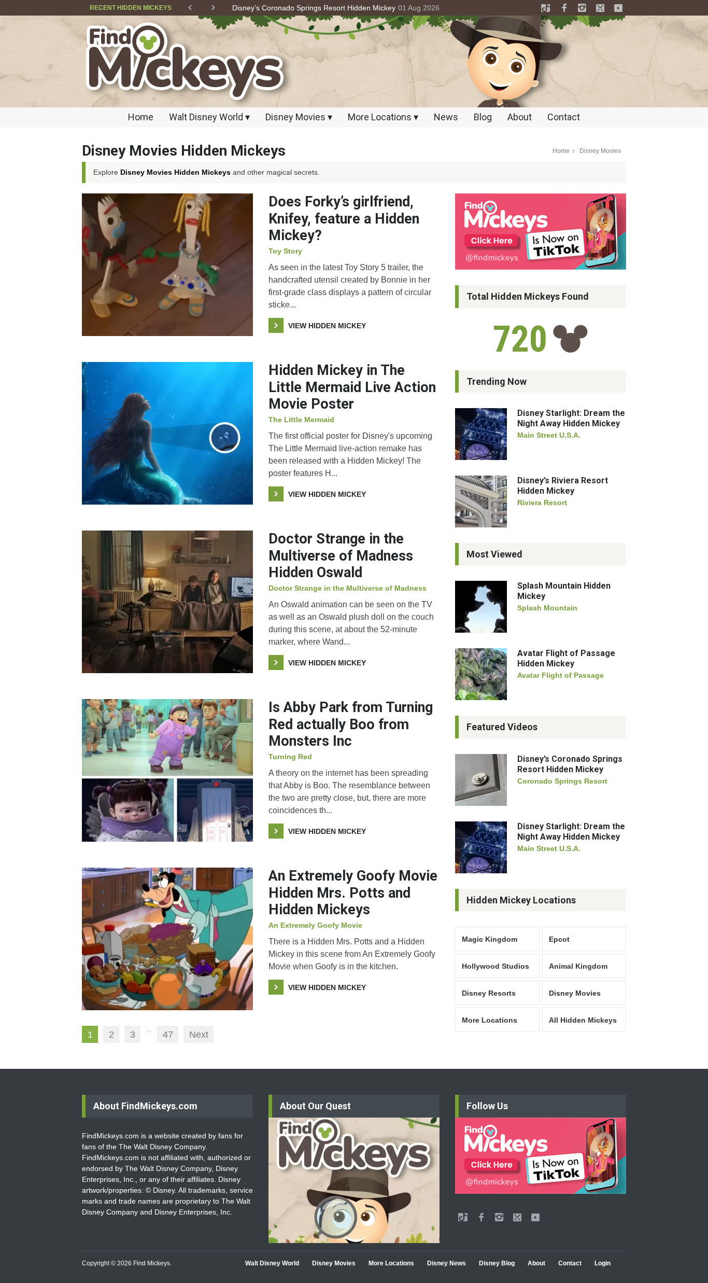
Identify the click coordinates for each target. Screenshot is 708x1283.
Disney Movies (575, 993)
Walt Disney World (272, 1263)
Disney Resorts (489, 993)
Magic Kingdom (489, 939)
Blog (483, 116)
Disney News (446, 1263)
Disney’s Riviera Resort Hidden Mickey (295, 8)
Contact (563, 116)
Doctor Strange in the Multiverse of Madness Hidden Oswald (340, 556)
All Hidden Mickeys (583, 1020)
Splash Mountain (547, 608)
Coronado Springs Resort (562, 781)
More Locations (489, 1020)
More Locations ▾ (383, 116)
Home (140, 116)
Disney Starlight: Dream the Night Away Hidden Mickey (571, 418)
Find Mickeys (151, 1263)
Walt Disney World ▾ (209, 116)
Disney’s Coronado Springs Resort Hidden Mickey (569, 764)
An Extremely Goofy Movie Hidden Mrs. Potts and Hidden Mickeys (352, 893)
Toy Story (285, 251)
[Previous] (189, 5)
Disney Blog (497, 1263)
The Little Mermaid (301, 419)
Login (602, 1263)
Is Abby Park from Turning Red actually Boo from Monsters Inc (350, 724)
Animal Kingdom (578, 966)
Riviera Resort (542, 502)
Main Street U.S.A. (548, 435)
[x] (600, 8)
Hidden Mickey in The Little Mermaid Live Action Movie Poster (352, 387)
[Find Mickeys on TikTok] (540, 231)
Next (198, 1034)
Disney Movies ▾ (298, 116)
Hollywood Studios (495, 966)
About (519, 116)
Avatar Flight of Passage (560, 675)
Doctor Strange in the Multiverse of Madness (347, 588)
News (446, 116)
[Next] (213, 5)
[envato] (546, 8)
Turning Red (290, 756)
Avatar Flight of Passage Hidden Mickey (566, 658)
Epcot (559, 939)
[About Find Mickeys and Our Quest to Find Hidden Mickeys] (354, 1180)
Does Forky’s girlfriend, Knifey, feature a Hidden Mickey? (343, 218)
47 (168, 1034)
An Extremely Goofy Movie (315, 925)
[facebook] (564, 8)
